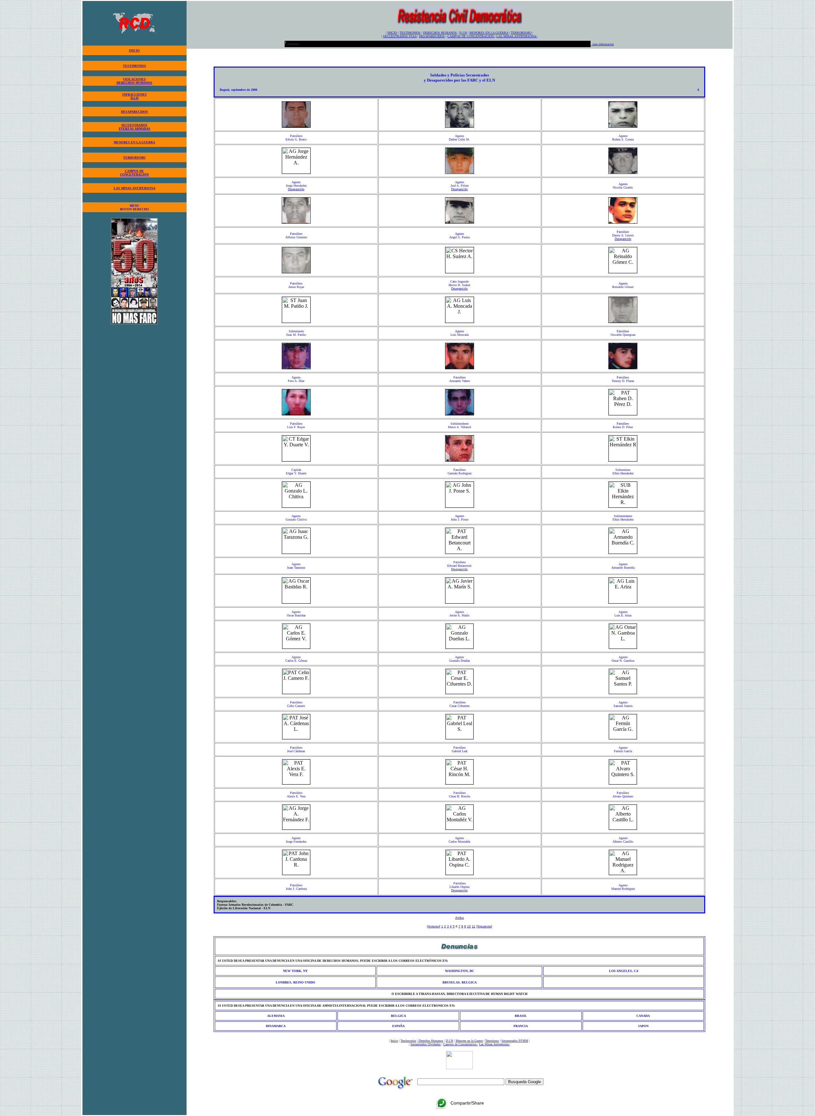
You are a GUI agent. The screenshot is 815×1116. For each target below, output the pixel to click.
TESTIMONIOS (134, 66)
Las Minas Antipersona (494, 1044)
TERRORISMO (134, 157)
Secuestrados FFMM (514, 1040)
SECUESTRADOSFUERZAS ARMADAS (134, 126)
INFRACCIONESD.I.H (134, 96)
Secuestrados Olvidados (425, 1044)
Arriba (459, 917)
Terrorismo (492, 1040)
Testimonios (408, 1040)
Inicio (394, 1040)
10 (469, 926)
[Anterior (433, 926)
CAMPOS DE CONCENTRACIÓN (471, 36)
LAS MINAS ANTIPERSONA (134, 188)
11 (473, 926)
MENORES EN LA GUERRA (134, 142)
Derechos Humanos (430, 1040)
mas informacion (602, 44)
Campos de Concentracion (460, 1044)
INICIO (134, 50)
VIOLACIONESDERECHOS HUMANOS (134, 80)
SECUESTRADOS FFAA (399, 36)
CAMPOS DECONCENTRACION (134, 172)
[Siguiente (483, 926)
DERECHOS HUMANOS (440, 32)
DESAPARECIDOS (134, 111)
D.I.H (463, 32)
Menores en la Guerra (469, 1040)
